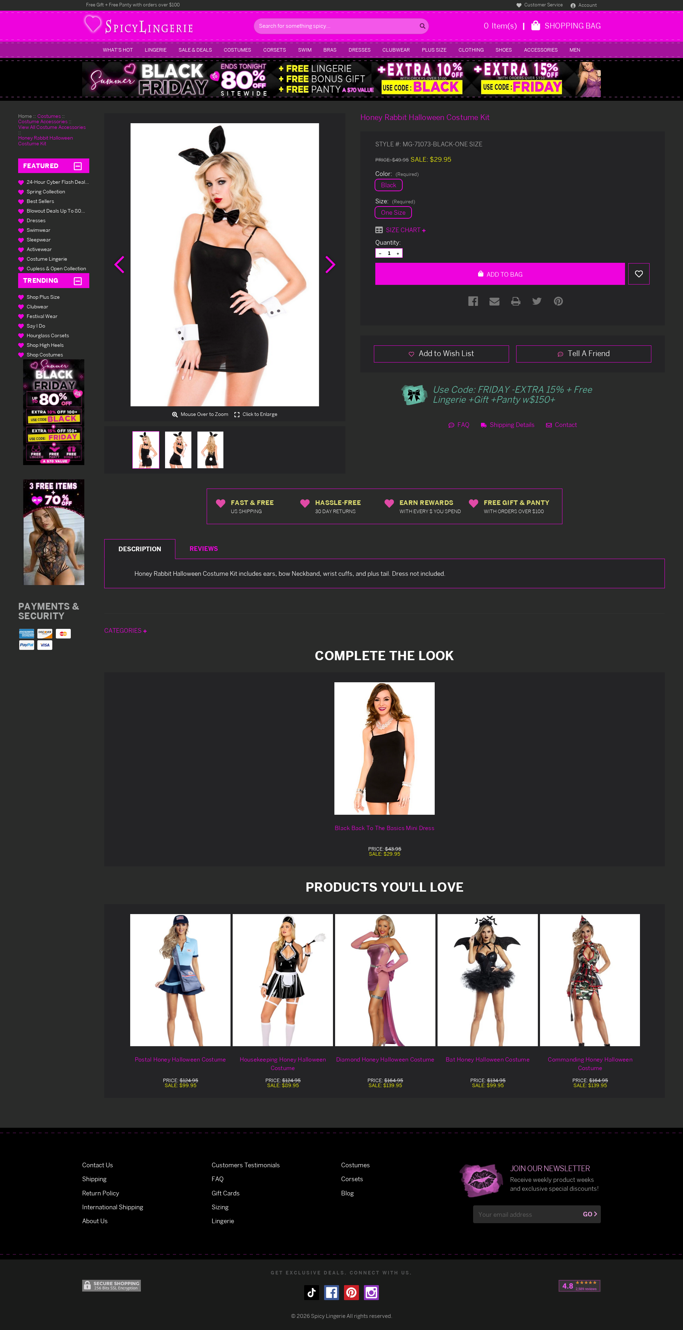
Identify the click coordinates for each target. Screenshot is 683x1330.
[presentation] (119, 265)
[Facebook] (473, 301)
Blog (347, 1193)
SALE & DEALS (195, 50)
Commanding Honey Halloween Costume (590, 1063)
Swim (305, 50)
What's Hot (118, 50)
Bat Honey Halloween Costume (488, 1059)
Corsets (274, 50)
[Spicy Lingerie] (166, 26)
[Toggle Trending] (77, 280)
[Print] (516, 301)
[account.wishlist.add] (639, 274)
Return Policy (100, 1193)
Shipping (94, 1179)
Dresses (360, 50)
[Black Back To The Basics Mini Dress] (384, 748)
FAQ (463, 424)
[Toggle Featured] (77, 166)
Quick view (180, 979)
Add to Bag (504, 274)
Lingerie (155, 50)
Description (139, 549)
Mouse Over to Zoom (204, 414)
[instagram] (371, 1292)
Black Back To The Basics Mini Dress (384, 827)
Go (587, 1214)
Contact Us (97, 1165)
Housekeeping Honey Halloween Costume (283, 1063)
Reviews (204, 548)
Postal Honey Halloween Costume (180, 1059)
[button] (53, 412)
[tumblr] (311, 1292)
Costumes (237, 50)
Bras (330, 50)
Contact (565, 424)
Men (575, 50)
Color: (397, 174)
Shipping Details (511, 424)
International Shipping (112, 1207)
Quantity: (388, 242)
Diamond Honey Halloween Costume (385, 1059)
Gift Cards (226, 1193)
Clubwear (396, 50)
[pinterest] (351, 1292)
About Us (95, 1221)
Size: (395, 201)
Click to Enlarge (259, 414)
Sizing (220, 1207)
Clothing (471, 50)
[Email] (494, 301)
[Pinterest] (558, 301)
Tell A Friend (588, 353)
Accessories (541, 50)
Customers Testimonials (246, 1165)
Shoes (504, 50)
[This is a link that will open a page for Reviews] (579, 1286)
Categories (123, 630)
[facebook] (331, 1292)
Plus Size (434, 50)
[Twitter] (537, 301)
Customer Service (543, 4)
